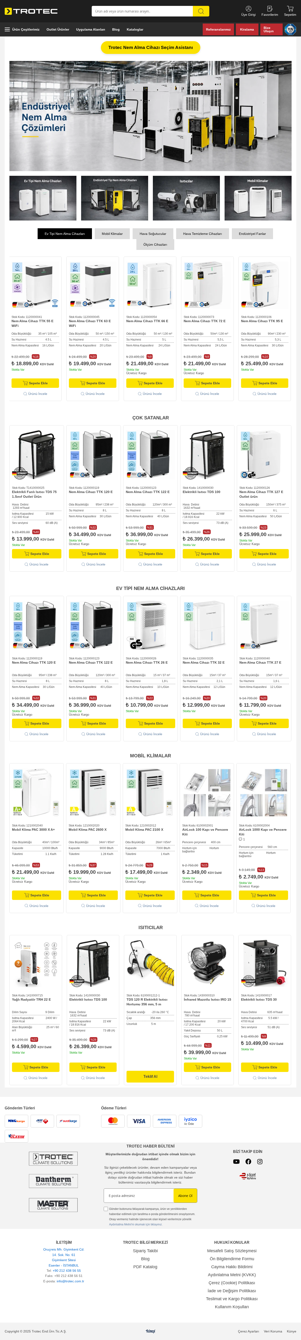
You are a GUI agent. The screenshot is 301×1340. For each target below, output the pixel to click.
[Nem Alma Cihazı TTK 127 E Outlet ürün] (264, 453)
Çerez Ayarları (248, 1330)
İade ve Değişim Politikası (232, 1289)
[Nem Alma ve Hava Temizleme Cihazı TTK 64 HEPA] (264, 284)
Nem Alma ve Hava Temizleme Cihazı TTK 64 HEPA (264, 322)
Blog (145, 1257)
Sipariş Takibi (145, 1249)
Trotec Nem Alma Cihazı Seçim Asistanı (150, 47)
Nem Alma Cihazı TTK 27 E (260, 661)
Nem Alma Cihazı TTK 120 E (91, 490)
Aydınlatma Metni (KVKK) (232, 1273)
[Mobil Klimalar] (258, 196)
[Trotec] (53, 1204)
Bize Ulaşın (269, 29)
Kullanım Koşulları (232, 1305)
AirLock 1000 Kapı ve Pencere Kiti (263, 830)
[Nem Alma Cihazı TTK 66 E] (92, 284)
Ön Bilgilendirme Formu (232, 1257)
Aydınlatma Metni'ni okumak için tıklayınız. (135, 1223)
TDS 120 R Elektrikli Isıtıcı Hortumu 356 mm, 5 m (147, 1000)
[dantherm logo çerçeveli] (53, 1180)
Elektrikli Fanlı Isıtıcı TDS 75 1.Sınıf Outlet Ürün (34, 493)
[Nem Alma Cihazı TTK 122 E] (150, 453)
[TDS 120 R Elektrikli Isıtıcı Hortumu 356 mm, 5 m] (150, 962)
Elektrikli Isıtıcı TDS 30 (259, 998)
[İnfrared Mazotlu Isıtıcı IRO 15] (207, 962)
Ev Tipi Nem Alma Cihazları (65, 232)
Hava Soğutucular (153, 232)
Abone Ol (185, 1194)
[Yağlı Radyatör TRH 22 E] (35, 962)
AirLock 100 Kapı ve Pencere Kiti (205, 830)
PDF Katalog (145, 1265)
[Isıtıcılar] (186, 196)
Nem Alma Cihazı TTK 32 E (204, 661)
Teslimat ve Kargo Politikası (232, 1297)
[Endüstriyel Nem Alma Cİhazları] (114, 196)
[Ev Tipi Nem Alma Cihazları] (42, 196)
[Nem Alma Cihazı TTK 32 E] (207, 624)
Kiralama (247, 29)
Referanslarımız (218, 29)
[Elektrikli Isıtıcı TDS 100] (207, 453)
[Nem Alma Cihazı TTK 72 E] (150, 284)
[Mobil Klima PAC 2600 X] (93, 791)
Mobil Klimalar (112, 232)
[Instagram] (259, 1160)
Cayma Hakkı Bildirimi (232, 1265)
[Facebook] (248, 1160)
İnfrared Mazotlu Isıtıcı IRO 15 (207, 998)
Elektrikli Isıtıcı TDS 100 (201, 490)
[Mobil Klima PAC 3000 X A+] (36, 791)
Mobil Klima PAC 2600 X (88, 828)
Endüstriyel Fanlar (252, 232)
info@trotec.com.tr (70, 1280)
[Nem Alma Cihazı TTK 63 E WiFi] (35, 284)
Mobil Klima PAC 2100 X (144, 828)
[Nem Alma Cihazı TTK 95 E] (207, 284)
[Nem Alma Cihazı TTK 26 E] (150, 624)
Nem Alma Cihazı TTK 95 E (205, 319)
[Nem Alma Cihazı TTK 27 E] (264, 624)
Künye (291, 1330)
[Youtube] (236, 1160)
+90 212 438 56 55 (67, 1269)
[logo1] (248, 1175)
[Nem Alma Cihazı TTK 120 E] (93, 453)
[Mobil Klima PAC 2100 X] (149, 791)
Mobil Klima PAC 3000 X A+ (33, 828)
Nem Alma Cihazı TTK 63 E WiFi (32, 322)
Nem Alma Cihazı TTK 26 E (147, 661)
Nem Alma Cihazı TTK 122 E (148, 490)
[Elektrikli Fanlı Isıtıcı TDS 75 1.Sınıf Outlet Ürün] (36, 453)
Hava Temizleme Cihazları (202, 232)
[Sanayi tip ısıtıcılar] (150, 115)
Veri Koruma (273, 1330)
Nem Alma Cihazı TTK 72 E (147, 319)
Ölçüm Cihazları (155, 243)
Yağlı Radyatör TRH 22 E (31, 998)
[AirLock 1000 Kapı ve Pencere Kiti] (263, 791)
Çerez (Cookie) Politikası (232, 1281)
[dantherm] (53, 1157)
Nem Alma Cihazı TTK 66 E (90, 319)
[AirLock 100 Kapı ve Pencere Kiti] (206, 791)
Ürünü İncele (37, 392)
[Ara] (201, 11)
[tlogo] (150, 1330)
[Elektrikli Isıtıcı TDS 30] (265, 962)
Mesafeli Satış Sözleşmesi (232, 1249)
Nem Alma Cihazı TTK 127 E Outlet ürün (261, 493)
